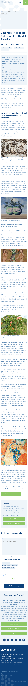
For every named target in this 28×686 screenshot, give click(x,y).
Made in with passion (20, 681)
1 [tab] (12, 578)
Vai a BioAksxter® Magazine (14, 586)
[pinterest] (19, 640)
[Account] (18, 2)
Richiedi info (14, 519)
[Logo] (5, 2)
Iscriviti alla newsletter (14, 523)
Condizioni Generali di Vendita (9, 671)
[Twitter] (15, 640)
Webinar (14, 633)
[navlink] (20, 2)
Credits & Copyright (6, 676)
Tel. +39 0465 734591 (7, 665)
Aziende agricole (6, 47)
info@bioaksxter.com (20, 665)
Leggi (3, 571)
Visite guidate (14, 624)
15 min (6, 575)
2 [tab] (14, 578)
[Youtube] (12, 640)
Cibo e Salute (19, 47)
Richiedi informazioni (11, 494)
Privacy (3, 673)
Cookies (10, 673)
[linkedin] (23, 640)
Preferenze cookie (6, 678)
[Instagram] (8, 640)
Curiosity (5, 49)
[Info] (15, 2)
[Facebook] (4, 640)
